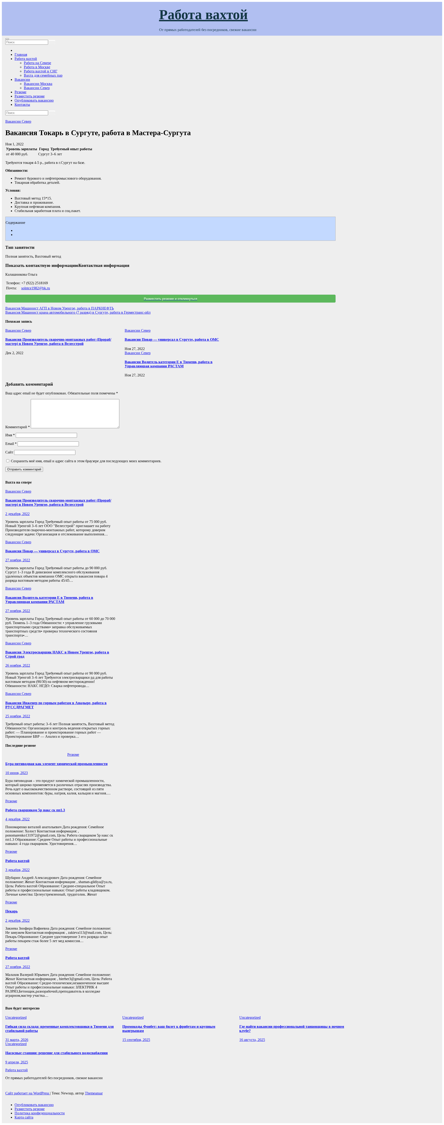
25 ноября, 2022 (17, 716)
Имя (10, 435)
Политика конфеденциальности (40, 1113)
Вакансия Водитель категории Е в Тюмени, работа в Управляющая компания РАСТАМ (169, 364)
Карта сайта (24, 1117)
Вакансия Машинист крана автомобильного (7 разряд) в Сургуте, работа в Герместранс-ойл (78, 312)
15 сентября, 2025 (136, 1040)
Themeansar (94, 1093)
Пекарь (11, 911)
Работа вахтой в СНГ (40, 71)
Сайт (9, 452)
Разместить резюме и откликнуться (170, 298)
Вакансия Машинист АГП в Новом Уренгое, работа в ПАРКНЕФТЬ (59, 308)
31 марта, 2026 (16, 1040)
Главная (21, 54)
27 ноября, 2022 (17, 560)
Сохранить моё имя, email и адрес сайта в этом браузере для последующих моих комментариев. (86, 461)
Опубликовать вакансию (34, 100)
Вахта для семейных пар (43, 75)
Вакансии (22, 79)
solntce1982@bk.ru (35, 288)
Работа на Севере (37, 63)
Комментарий (17, 427)
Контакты (22, 104)
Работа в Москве (37, 67)
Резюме (20, 92)
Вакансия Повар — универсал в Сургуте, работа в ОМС (172, 339)
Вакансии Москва (38, 84)
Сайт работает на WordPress (27, 1093)
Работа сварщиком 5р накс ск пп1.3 (35, 810)
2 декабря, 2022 (17, 514)
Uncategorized (16, 1017)
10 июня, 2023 (16, 773)
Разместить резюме (30, 96)
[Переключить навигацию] (7, 39)
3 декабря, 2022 (17, 870)
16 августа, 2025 (252, 1040)
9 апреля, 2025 (16, 1062)
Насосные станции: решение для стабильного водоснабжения (56, 1053)
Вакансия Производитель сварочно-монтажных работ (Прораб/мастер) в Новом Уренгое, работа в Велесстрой (58, 342)
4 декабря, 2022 (17, 819)
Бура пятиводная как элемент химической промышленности (56, 764)
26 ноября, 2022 (17, 665)
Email (11, 444)
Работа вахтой (203, 14)
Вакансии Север (37, 88)
